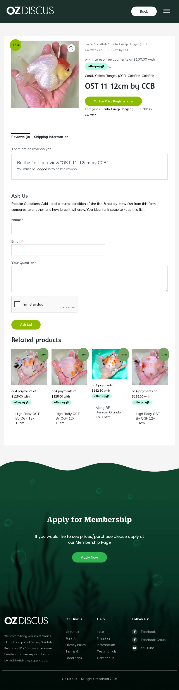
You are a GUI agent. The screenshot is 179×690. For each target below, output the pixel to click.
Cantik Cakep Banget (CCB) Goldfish (112, 76)
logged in (44, 169)
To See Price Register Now (113, 101)
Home (89, 44)
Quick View (29, 405)
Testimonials (106, 651)
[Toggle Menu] (166, 11)
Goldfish (101, 44)
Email (17, 241)
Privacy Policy (75, 645)
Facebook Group (153, 640)
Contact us (105, 658)
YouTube (147, 648)
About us (72, 632)
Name (17, 220)
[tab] (20, 138)
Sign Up (71, 638)
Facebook (148, 632)
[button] (71, 48)
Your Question (24, 263)
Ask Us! (26, 325)
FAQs (101, 632)
